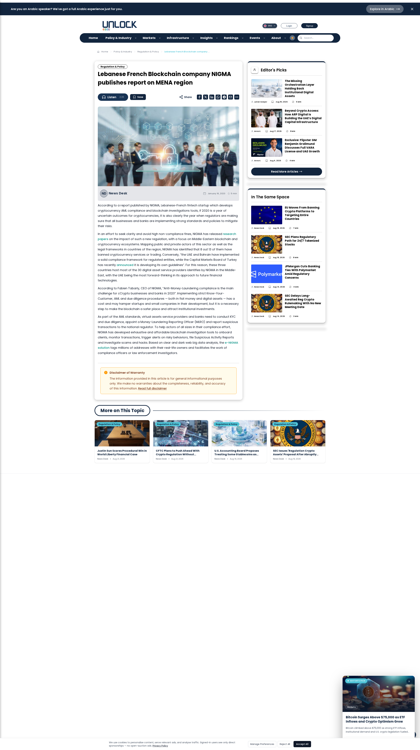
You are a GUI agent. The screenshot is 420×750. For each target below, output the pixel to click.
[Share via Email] (230, 97)
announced (125, 265)
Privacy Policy (160, 745)
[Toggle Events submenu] (264, 38)
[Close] (409, 681)
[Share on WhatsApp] (218, 97)
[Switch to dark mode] (292, 38)
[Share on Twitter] (205, 97)
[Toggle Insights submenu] (217, 38)
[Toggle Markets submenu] (160, 38)
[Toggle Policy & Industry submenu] (136, 38)
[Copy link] (236, 97)
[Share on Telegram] (224, 97)
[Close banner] (412, 9)
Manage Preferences (262, 744)
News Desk (118, 193)
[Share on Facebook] (199, 97)
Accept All (302, 744)
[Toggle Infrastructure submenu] (193, 38)
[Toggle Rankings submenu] (243, 38)
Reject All (285, 744)
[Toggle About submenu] (285, 38)
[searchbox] (316, 38)
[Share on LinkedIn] (211, 97)
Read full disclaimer (152, 388)
